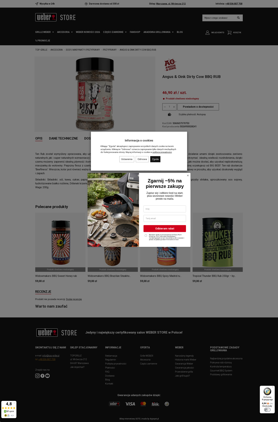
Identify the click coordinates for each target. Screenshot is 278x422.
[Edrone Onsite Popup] (139, 211)
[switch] (267, 410)
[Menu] (273, 388)
